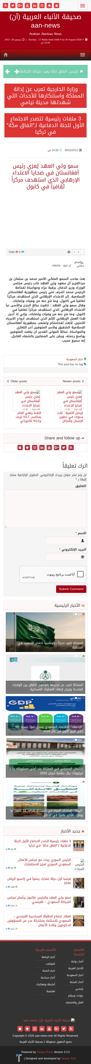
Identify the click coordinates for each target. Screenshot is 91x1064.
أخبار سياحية (48, 977)
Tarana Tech (68, 1058)
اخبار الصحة (48, 970)
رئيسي (79, 988)
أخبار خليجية (76, 982)
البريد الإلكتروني (72, 549)
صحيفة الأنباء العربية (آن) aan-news (45, 21)
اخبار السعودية (74, 359)
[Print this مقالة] (69, 252)
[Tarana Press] (19, 1058)
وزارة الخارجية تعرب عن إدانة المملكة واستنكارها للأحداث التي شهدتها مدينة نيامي (45, 95)
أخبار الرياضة (48, 957)
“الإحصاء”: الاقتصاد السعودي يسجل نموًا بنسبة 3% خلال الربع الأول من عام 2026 (49, 729)
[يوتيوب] (28, 6)
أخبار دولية (77, 961)
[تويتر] (13, 6)
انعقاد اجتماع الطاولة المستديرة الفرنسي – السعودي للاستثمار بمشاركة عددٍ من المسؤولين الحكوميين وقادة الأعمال (39, 920)
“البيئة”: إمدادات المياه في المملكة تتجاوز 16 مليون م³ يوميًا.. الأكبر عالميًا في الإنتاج (46, 813)
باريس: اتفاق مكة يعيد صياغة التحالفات (48, 71)
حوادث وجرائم (75, 995)
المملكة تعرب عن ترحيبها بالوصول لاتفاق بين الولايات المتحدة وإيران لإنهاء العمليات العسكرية (47, 687)
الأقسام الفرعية (46, 950)
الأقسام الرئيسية (79, 952)
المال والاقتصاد (74, 1002)
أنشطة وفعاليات (45, 984)
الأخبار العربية (75, 968)
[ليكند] (35, 6)
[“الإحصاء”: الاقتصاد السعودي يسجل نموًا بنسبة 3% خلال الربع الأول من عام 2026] (45, 716)
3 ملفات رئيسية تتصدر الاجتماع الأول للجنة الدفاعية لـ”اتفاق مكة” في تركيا (45, 125)
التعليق (80, 486)
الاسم (81, 533)
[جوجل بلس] (20, 6)
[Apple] (56, 6)
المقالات (50, 963)
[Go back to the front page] (49, 1021)
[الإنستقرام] (42, 6)
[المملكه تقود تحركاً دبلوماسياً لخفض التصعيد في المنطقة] (45, 632)
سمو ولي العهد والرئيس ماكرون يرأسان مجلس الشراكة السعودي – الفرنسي (39, 900)
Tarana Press (45, 1052)
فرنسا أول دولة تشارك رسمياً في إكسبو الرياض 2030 (39, 881)
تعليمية (50, 991)
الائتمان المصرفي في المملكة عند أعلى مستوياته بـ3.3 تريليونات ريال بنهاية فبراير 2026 (46, 771)
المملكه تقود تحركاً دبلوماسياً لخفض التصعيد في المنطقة (50, 645)
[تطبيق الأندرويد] (49, 6)
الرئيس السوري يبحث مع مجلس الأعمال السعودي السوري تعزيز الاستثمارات (44, 862)
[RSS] (6, 6)
